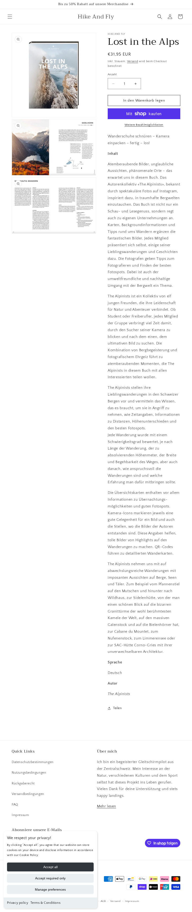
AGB (103, 901)
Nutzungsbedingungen (29, 773)
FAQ (15, 804)
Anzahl (112, 74)
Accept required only (50, 878)
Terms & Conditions (45, 903)
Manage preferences (50, 889)
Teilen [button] (117, 708)
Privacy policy (17, 903)
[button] (10, 16)
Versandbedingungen (28, 794)
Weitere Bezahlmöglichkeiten (144, 124)
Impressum (20, 815)
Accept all (50, 867)
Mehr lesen (106, 806)
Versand (132, 61)
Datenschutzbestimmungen (33, 762)
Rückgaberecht (23, 783)
